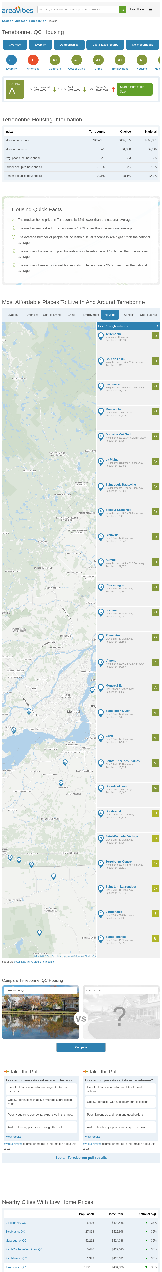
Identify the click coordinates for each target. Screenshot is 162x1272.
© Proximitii (39, 956)
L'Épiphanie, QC (15, 1222)
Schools (129, 314)
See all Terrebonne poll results (81, 1158)
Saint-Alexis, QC (16, 1258)
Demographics (69, 44)
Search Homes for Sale (132, 89)
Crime (71, 314)
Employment (91, 314)
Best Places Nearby (105, 44)
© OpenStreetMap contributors (59, 956)
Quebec (20, 20)
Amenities (32, 314)
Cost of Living (52, 314)
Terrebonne (36, 20)
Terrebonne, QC (15, 1267)
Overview (15, 44)
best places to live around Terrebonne (34, 961)
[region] (49, 640)
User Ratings (148, 314)
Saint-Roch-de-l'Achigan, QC (24, 1249)
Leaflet (92, 956)
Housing (110, 314)
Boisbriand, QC (15, 1231)
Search (6, 20)
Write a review (13, 1143)
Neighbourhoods (142, 44)
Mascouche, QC (16, 1240)
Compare (81, 1047)
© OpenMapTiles (81, 956)
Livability (135, 9)
